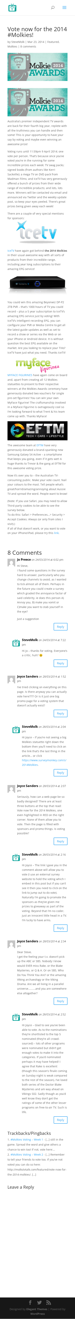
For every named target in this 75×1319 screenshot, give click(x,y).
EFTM (40, 445)
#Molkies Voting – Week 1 (27, 1139)
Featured (53, 42)
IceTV (11, 250)
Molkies (12, 46)
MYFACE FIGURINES (20, 375)
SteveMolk (17, 42)
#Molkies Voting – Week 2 (27, 1154)
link (56, 533)
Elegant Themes (36, 1309)
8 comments (28, 46)
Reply (60, 627)
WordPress (37, 1314)
